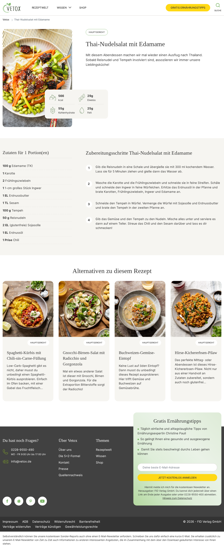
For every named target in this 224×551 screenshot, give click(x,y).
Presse (63, 469)
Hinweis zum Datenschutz (177, 498)
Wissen (62, 7)
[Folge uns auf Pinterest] (30, 501)
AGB (25, 521)
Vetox (6, 19)
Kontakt (64, 462)
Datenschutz (41, 521)
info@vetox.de (21, 461)
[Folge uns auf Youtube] (42, 501)
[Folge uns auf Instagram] (18, 501)
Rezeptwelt (40, 7)
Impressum (10, 521)
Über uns (65, 449)
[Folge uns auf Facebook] (7, 501)
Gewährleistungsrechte (81, 526)
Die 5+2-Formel (69, 456)
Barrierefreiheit (89, 521)
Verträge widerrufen (17, 526)
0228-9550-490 (22, 449)
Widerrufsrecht (64, 521)
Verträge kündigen (48, 526)
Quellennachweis (71, 475)
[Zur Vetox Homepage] (12, 7)
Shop (82, 7)
